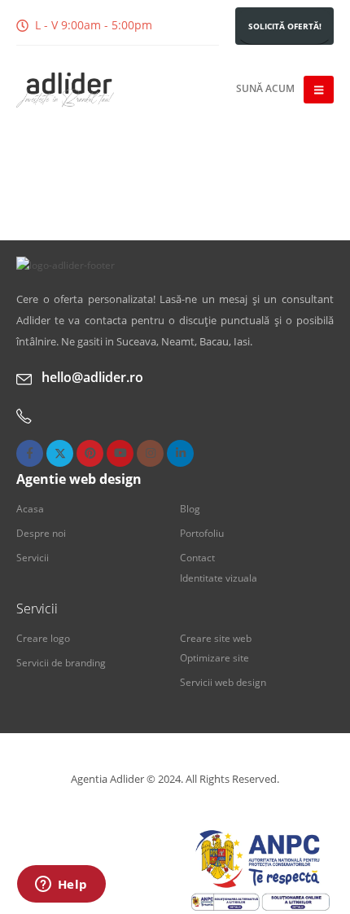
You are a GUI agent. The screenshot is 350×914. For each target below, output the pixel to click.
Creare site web (216, 637)
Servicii (32, 557)
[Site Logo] (65, 90)
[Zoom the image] (65, 264)
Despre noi (41, 532)
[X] (59, 453)
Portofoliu (202, 532)
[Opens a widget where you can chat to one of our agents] (61, 885)
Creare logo (43, 637)
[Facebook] (29, 453)
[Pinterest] (90, 453)
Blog (190, 508)
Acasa (30, 508)
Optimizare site (214, 657)
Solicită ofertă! (285, 26)
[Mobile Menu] (319, 89)
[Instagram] (150, 453)
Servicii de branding (61, 662)
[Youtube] (120, 453)
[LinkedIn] (180, 453)
